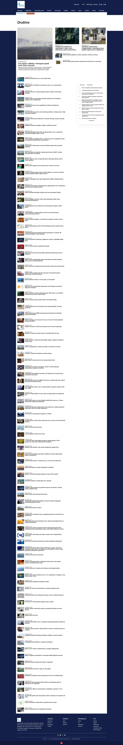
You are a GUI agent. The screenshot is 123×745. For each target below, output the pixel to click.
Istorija (95, 721)
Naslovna (76, 4)
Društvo (49, 10)
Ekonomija (57, 10)
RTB (83, 4)
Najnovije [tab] (82, 85)
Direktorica (96, 724)
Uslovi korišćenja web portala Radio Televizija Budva (59, 738)
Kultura (73, 10)
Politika (66, 10)
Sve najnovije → (92, 120)
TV (79, 722)
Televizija (101, 10)
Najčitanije (28, 10)
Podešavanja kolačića (76, 738)
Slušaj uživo (31, 13)
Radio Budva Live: (21, 13)
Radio (94, 10)
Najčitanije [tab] (89, 85)
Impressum (45, 738)
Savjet (95, 722)
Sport (80, 10)
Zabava (87, 10)
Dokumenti (96, 726)
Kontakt (95, 4)
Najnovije (19, 10)
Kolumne (65, 724)
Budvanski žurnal (39, 10)
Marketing (89, 4)
